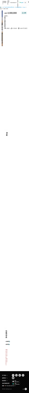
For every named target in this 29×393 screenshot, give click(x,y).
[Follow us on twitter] (16, 375)
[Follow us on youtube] (13, 378)
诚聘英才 (4, 378)
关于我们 (4, 375)
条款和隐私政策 (5, 383)
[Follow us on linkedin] (19, 375)
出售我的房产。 (8, 2)
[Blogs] (21, 2)
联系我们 (4, 380)
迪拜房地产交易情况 (17, 2)
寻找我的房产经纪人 (4, 2)
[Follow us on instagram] (23, 375)
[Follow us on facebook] (13, 375)
